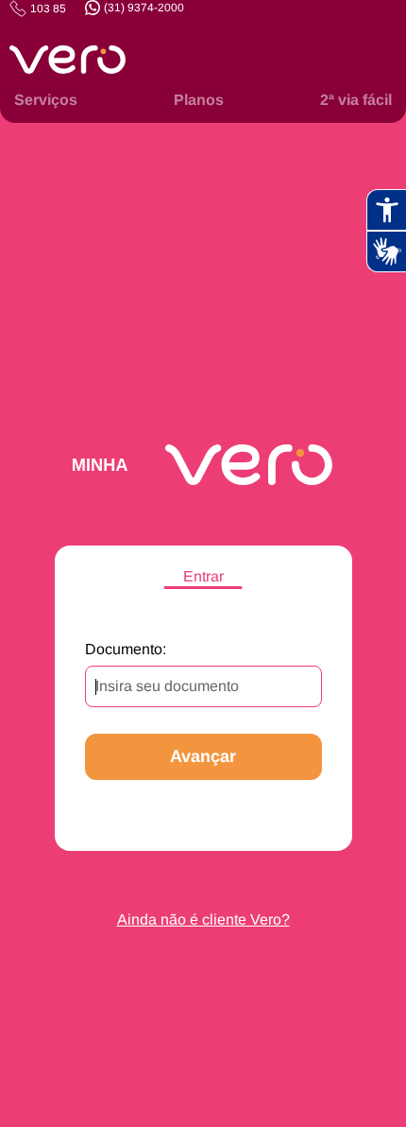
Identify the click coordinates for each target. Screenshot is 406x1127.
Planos (199, 100)
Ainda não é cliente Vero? (203, 919)
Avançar (203, 756)
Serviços (45, 100)
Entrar (203, 576)
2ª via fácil (356, 100)
